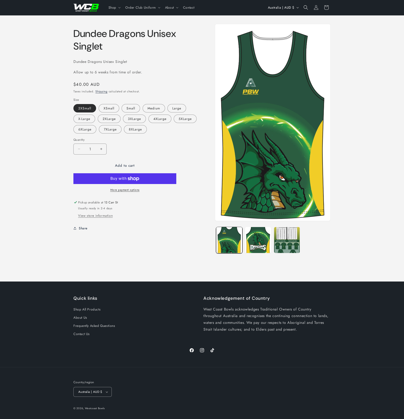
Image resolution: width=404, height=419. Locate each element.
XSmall (109, 108)
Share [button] (83, 228)
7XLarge (110, 129)
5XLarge (185, 118)
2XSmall (84, 108)
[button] (114, 7)
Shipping (101, 91)
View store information (95, 215)
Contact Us (81, 334)
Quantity (79, 139)
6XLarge (84, 129)
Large (176, 108)
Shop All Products (87, 309)
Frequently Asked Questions (94, 325)
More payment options (125, 190)
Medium (154, 108)
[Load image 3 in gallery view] (287, 240)
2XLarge (109, 118)
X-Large (84, 118)
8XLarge (135, 129)
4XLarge (159, 118)
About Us (80, 317)
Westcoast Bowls (95, 408)
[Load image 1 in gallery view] (229, 240)
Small (130, 108)
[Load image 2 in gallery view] (258, 240)
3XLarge (134, 118)
